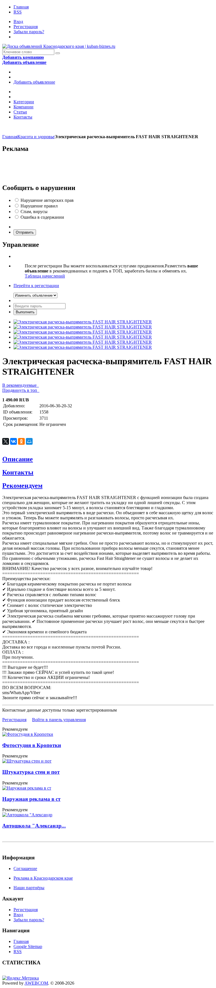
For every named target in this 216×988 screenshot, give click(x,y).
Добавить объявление (34, 82)
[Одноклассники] (21, 441)
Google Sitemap (28, 946)
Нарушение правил (39, 206)
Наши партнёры (29, 887)
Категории (24, 101)
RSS (18, 12)
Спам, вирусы (34, 211)
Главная (21, 7)
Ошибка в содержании (42, 217)
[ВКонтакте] (13, 441)
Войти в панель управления (59, 719)
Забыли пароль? (29, 31)
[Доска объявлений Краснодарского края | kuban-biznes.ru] (58, 46)
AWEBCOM (36, 983)
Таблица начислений (45, 276)
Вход (18, 21)
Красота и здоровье (36, 136)
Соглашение (25, 868)
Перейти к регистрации (36, 285)
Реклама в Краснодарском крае (43, 878)
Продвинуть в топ (20, 390)
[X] (5, 441)
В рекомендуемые (20, 385)
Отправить (25, 232)
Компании (23, 106)
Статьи (20, 111)
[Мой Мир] (29, 441)
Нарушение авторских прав (47, 200)
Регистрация (26, 26)
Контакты (23, 117)
